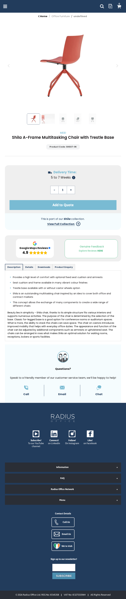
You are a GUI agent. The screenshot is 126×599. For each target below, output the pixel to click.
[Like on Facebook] (90, 437)
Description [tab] (14, 267)
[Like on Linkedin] (54, 437)
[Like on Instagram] (72, 437)
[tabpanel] (63, 305)
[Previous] (9, 66)
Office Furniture (61, 16)
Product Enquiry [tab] (64, 267)
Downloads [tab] (44, 267)
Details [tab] (29, 267)
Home (43, 16)
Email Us (66, 534)
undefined (80, 16)
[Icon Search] (101, 6)
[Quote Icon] (110, 6)
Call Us (66, 522)
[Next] (117, 66)
